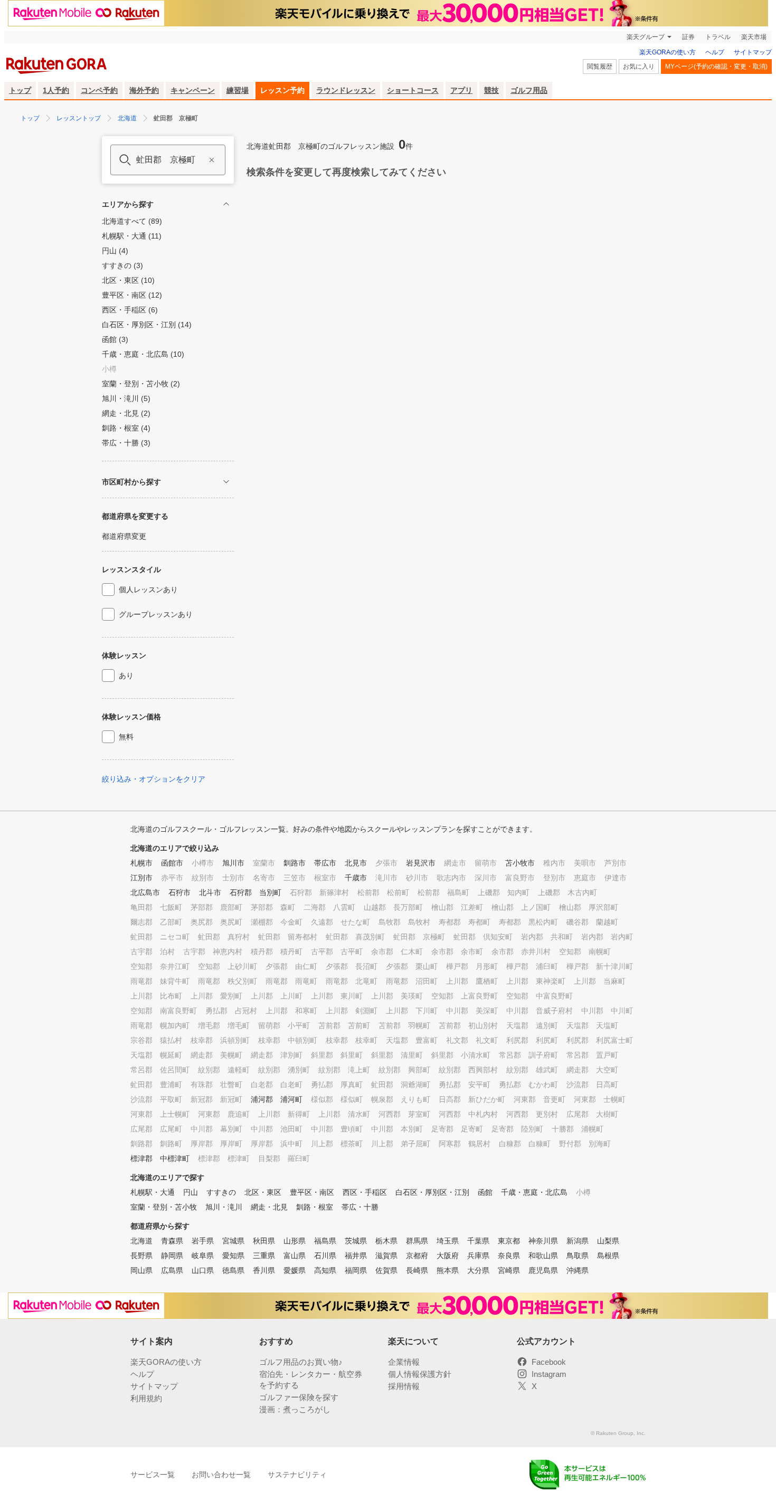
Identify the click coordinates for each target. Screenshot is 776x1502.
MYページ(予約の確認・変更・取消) (716, 66)
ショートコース (413, 90)
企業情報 (404, 1361)
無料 (126, 737)
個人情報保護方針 (419, 1374)
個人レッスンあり (148, 589)
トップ (20, 90)
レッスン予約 (282, 90)
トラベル (718, 37)
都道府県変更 (124, 536)
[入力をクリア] (211, 160)
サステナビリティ (297, 1474)
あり (126, 675)
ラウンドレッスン (345, 90)
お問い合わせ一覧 (221, 1474)
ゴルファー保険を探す (298, 1397)
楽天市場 (753, 37)
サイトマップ (753, 52)
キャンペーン (193, 90)
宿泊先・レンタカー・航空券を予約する (310, 1380)
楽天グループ (646, 37)
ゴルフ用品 (528, 90)
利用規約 (146, 1398)
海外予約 (144, 90)
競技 (491, 90)
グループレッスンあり (156, 614)
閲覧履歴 (599, 66)
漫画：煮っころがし (294, 1409)
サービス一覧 (152, 1474)
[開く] (226, 481)
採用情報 (404, 1386)
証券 (688, 37)
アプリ (461, 90)
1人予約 (56, 90)
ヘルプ (714, 52)
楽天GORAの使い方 (667, 52)
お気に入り (639, 66)
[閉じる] (226, 204)
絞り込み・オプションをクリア (153, 779)
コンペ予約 (99, 90)
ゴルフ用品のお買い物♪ (301, 1361)
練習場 (237, 90)
